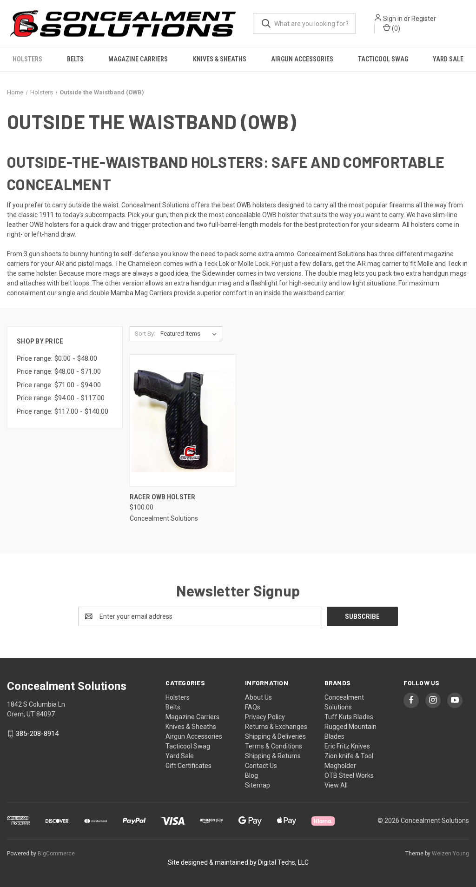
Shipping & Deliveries (275, 736)
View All (336, 785)
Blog (251, 775)
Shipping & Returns (273, 756)
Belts (75, 59)
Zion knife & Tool (348, 756)
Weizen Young (450, 853)
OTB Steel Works (349, 775)
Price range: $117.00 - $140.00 (62, 411)
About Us (258, 697)
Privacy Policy (265, 717)
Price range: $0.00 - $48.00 (57, 358)
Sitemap (257, 785)
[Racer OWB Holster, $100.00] (183, 420)
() (395, 28)
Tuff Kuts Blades (348, 717)
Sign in (393, 18)
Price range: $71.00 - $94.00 (59, 385)
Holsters (27, 59)
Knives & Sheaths (219, 59)
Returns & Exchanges (276, 726)
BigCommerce (56, 853)
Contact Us (261, 765)
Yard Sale (448, 59)
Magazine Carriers (138, 59)
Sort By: (145, 333)
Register (423, 18)
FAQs (252, 707)
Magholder (340, 765)
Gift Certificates (188, 765)
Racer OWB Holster (162, 497)
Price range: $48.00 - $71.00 (59, 371)
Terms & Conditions (273, 746)
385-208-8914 (37, 733)
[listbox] (190, 334)
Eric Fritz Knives (347, 746)
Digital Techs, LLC (283, 862)
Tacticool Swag (383, 59)
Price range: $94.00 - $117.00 (61, 398)
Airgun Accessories (302, 59)
